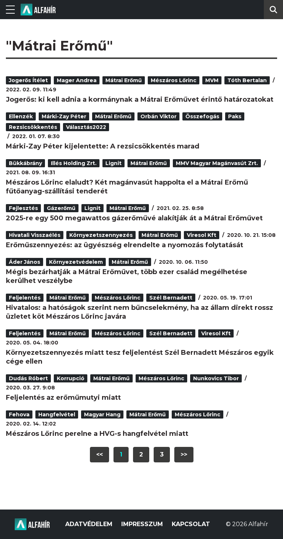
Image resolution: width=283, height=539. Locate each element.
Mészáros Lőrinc (173, 80)
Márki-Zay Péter (64, 116)
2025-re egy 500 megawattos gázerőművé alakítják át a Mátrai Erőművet (134, 218)
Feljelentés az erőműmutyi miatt (63, 397)
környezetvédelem (76, 262)
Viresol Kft (201, 235)
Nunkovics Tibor (216, 378)
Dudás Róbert (28, 378)
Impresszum (142, 524)
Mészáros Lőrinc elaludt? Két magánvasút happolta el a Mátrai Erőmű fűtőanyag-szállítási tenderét (127, 186)
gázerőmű (61, 208)
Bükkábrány (25, 163)
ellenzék (21, 116)
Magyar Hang (102, 414)
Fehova (19, 414)
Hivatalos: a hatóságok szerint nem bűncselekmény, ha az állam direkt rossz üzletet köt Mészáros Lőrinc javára (139, 312)
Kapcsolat (191, 524)
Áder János (24, 262)
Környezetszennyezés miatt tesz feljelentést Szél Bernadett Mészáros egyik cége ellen (140, 357)
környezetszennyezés (101, 235)
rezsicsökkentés (33, 127)
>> (184, 454)
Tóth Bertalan (247, 80)
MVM (212, 80)
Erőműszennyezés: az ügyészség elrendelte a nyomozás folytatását (124, 245)
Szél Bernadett (170, 297)
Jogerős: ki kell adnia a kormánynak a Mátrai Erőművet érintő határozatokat (139, 99)
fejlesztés (23, 208)
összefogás (202, 116)
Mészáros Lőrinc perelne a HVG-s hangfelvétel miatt (97, 434)
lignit (113, 163)
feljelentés (25, 297)
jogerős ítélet (28, 80)
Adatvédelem (88, 524)
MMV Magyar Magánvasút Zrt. (217, 163)
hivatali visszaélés (34, 235)
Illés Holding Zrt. (74, 163)
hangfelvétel (56, 414)
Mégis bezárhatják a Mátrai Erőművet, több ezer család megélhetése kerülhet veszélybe (126, 276)
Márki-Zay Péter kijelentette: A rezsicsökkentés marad (102, 146)
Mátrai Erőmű (123, 80)
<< (99, 454)
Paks (234, 116)
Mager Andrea (77, 80)
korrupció (70, 378)
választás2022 (86, 127)
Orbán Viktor (158, 116)
